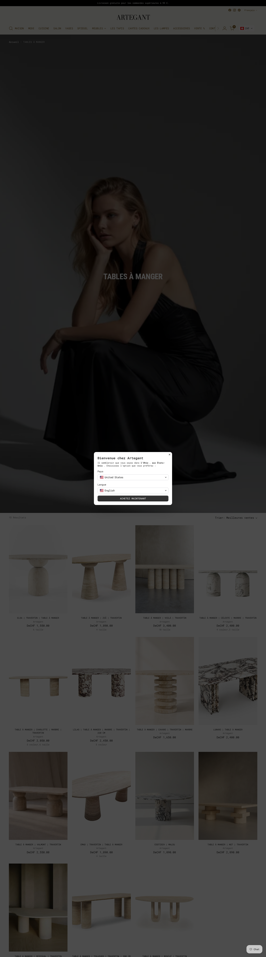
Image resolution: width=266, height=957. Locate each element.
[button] (133, 477)
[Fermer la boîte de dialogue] (169, 454)
